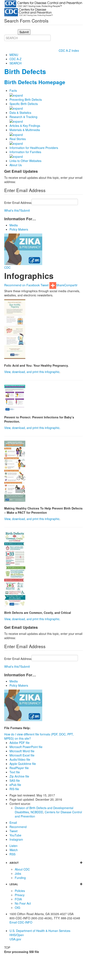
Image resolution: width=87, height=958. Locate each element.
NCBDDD (37, 812)
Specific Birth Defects (24, 104)
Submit (25, 210)
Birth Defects (25, 71)
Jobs (18, 873)
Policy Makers (19, 229)
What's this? (12, 210)
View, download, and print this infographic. (32, 428)
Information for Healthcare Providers (34, 148)
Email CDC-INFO (21, 922)
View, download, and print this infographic (32, 372)
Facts (13, 90)
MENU (14, 55)
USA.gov (15, 939)
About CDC (22, 869)
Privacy (19, 895)
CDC (7, 267)
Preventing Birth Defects (26, 99)
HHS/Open (17, 935)
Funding (20, 878)
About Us (16, 165)
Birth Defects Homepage (34, 82)
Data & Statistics (20, 112)
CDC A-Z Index (69, 50)
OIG (17, 907)
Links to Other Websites (25, 161)
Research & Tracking (23, 117)
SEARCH (16, 63)
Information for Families (25, 152)
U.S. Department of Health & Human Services (40, 931)
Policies (20, 891)
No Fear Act (23, 903)
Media (14, 225)
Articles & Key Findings (25, 125)
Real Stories (18, 139)
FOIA (18, 899)
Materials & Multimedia (25, 130)
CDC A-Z (16, 59)
